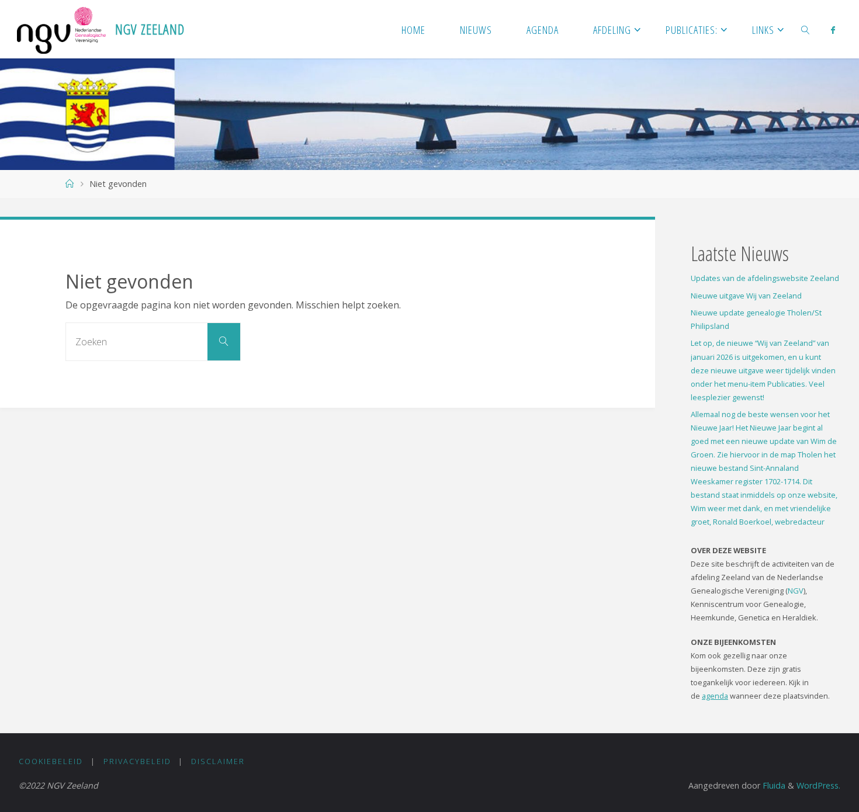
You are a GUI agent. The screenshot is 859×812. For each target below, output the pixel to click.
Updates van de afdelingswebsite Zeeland (765, 278)
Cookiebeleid (51, 761)
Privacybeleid (137, 761)
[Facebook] (833, 30)
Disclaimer (218, 761)
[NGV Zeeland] (61, 29)
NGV (795, 590)
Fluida (772, 785)
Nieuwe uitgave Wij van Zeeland (746, 295)
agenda (715, 695)
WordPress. (818, 785)
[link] (805, 29)
